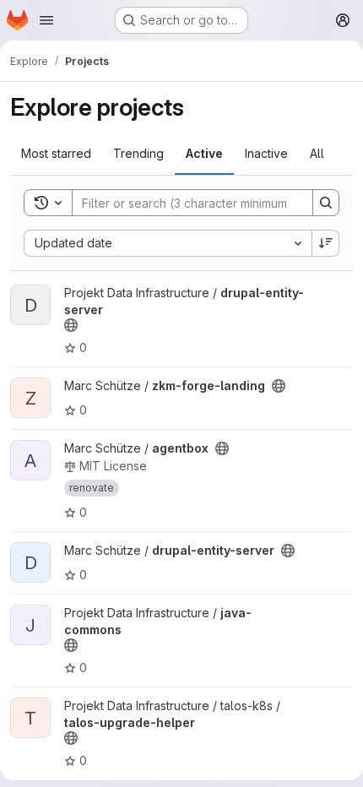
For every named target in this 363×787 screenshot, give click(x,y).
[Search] (325, 202)
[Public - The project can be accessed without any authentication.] (71, 325)
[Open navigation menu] (46, 20)
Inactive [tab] (266, 153)
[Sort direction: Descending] (325, 243)
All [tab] (317, 153)
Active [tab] (204, 153)
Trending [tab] (138, 153)
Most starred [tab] (56, 153)
